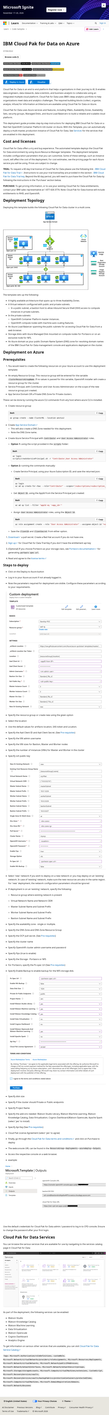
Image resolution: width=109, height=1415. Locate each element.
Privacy (61, 1407)
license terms (38, 558)
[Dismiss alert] (104, 5)
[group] (60, 485)
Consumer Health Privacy (80, 1407)
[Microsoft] (5, 23)
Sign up (12, 543)
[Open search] (95, 23)
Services (78, 130)
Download (13, 537)
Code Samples (18, 29)
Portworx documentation (82, 548)
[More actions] (103, 29)
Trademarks (22, 1411)
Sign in (103, 23)
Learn (6, 29)
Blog (38, 1407)
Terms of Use (8, 1411)
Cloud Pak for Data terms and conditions (51, 1138)
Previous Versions (25, 1407)
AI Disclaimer (8, 1407)
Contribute (50, 1407)
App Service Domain (25, 424)
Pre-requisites (67, 732)
